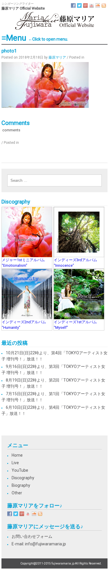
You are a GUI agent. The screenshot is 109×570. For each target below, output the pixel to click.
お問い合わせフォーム (32, 536)
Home (17, 455)
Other (17, 493)
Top (104, 565)
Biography (21, 485)
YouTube (20, 470)
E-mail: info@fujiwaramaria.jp (39, 544)
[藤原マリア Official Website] (54, 29)
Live (15, 462)
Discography (23, 477)
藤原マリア (57, 57)
